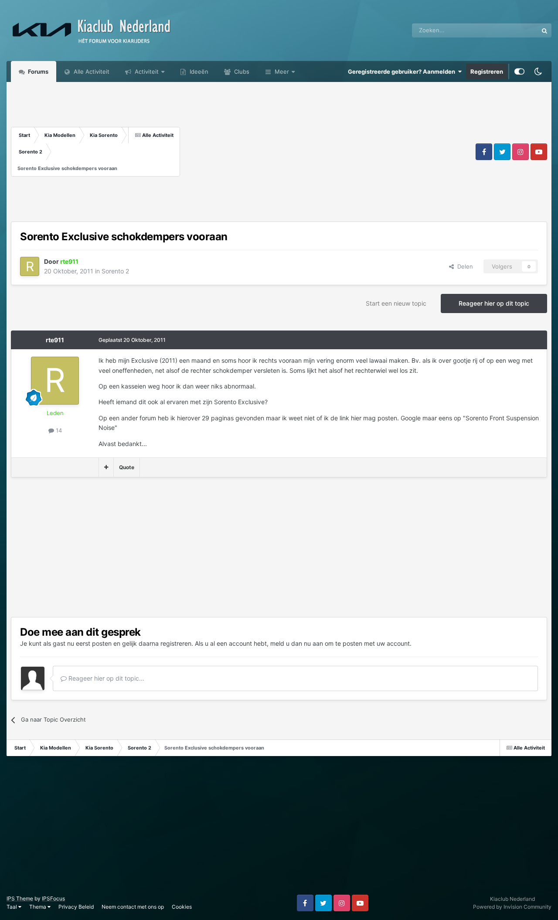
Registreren (486, 71)
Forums (37, 71)
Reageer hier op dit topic (494, 303)
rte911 (55, 340)
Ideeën (198, 71)
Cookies (182, 906)
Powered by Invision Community (512, 906)
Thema (38, 906)
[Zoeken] (544, 30)
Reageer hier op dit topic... (105, 678)
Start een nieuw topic (396, 303)
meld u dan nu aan (296, 643)
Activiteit (146, 71)
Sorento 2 (115, 271)
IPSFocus (53, 898)
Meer (282, 71)
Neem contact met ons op (133, 906)
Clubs (240, 71)
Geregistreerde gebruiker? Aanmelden (403, 71)
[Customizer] (519, 71)
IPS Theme (20, 898)
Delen (463, 266)
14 (58, 430)
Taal (12, 906)
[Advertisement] (326, 152)
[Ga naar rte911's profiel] (29, 266)
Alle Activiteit (90, 71)
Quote (126, 467)
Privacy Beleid (76, 906)
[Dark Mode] (538, 71)
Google (517, 30)
